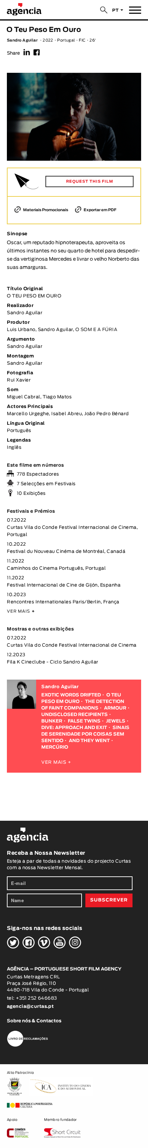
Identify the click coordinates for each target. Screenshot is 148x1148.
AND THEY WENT (89, 741)
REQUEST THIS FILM (89, 181)
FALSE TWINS (84, 721)
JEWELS (115, 721)
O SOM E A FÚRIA (96, 330)
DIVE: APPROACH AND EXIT (74, 728)
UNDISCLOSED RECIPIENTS (74, 715)
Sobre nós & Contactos (34, 1021)
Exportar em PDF (99, 210)
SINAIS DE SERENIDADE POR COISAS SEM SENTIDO (85, 734)
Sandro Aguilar (22, 40)
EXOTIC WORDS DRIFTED (71, 695)
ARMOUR (115, 708)
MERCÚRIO (54, 747)
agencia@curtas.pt (31, 1006)
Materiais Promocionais (45, 210)
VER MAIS (21, 611)
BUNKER (51, 721)
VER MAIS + (56, 762)
